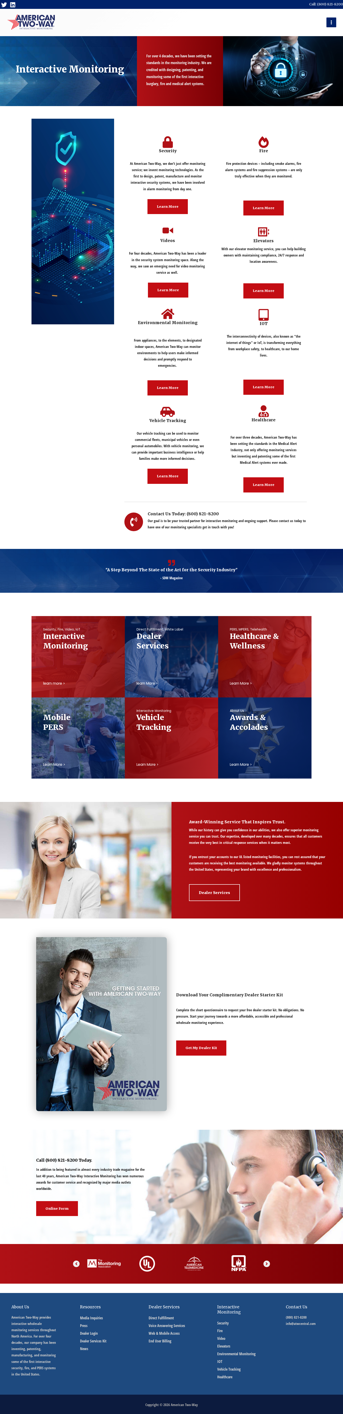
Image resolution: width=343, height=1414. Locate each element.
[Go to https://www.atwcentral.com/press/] (265, 722)
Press (84, 1325)
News (84, 1348)
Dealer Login (89, 1333)
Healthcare (224, 1376)
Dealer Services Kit (93, 1341)
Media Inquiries (91, 1317)
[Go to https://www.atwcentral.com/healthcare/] (265, 640)
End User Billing (160, 1341)
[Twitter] (4, 5)
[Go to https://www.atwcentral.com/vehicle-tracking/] (171, 722)
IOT (219, 1361)
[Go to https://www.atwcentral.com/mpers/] (78, 722)
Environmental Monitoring (236, 1353)
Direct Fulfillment (161, 1317)
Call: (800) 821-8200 (326, 4)
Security (223, 1323)
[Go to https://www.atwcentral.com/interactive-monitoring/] (78, 640)
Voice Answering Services (167, 1325)
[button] (167, 206)
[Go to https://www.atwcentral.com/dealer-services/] (171, 640)
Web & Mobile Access (164, 1333)
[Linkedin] (13, 5)
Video (221, 1338)
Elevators (223, 1346)
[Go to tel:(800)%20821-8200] (215, 522)
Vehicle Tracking (229, 1369)
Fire (220, 1330)
